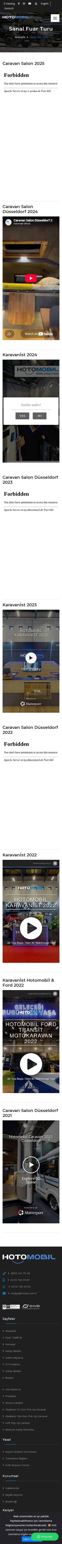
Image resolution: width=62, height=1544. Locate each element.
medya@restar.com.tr (24, 1293)
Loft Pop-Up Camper (17, 1423)
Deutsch (9, 8)
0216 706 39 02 (20, 1286)
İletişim (9, 1377)
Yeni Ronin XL (13, 1389)
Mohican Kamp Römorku (19, 1429)
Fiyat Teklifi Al (13, 1337)
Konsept (10, 1344)
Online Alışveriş (14, 1357)
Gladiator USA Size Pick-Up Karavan (26, 1416)
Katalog (10, 3)
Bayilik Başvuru (14, 1494)
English (45, 3)
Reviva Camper (14, 1402)
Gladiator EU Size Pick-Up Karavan (25, 1409)
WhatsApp (47, 1536)
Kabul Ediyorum (32, 1539)
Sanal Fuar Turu (38, 37)
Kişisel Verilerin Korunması (20, 1451)
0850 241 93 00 (20, 1273)
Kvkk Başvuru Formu (17, 1465)
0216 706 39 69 (20, 1280)
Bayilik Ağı (11, 1501)
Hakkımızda (12, 1488)
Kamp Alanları (13, 1351)
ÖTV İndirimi (12, 1364)
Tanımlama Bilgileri (16, 1458)
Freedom (10, 1396)
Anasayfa (20, 37)
